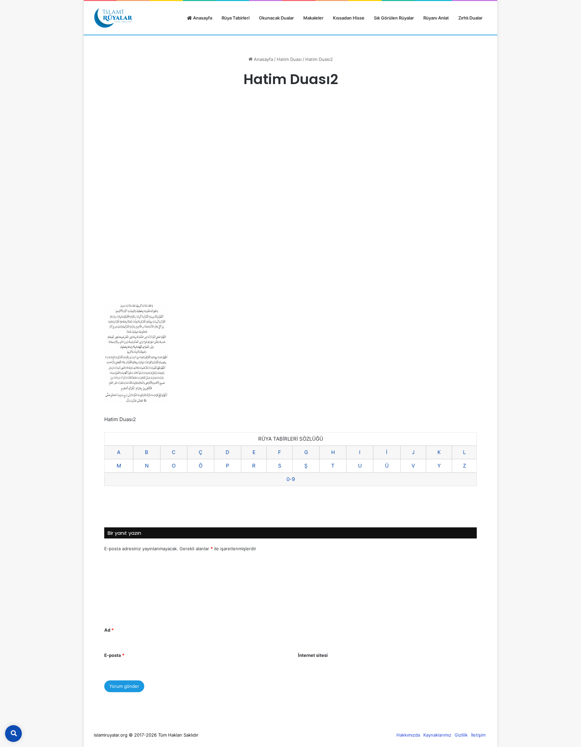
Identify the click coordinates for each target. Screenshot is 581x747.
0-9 (290, 479)
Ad (109, 630)
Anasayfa (202, 18)
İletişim (478, 735)
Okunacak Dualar (276, 18)
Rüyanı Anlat (436, 18)
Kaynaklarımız (437, 735)
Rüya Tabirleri (235, 18)
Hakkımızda (408, 735)
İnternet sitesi (313, 655)
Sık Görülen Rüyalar (394, 18)
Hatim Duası (289, 59)
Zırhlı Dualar (470, 18)
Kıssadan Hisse (348, 18)
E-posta (114, 655)
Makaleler (313, 18)
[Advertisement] (290, 150)
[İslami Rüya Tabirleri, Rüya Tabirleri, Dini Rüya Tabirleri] (113, 18)
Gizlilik (461, 735)
